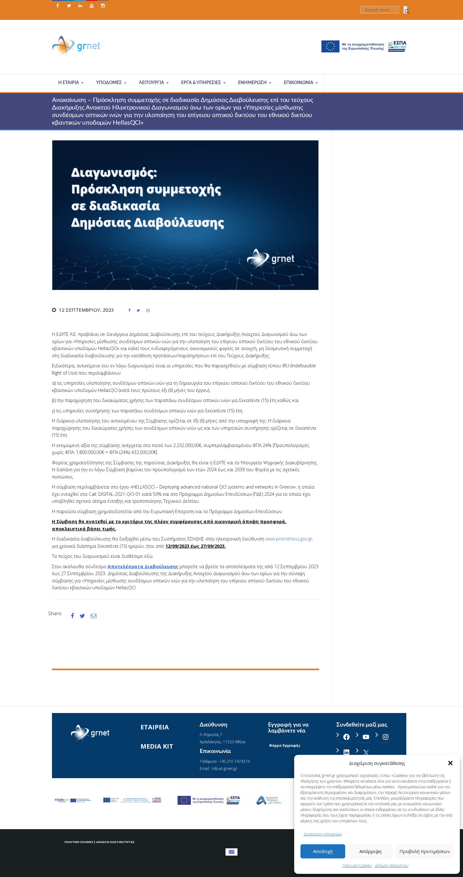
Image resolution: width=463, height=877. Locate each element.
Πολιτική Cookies (357, 865)
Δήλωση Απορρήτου (392, 865)
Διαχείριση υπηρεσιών (323, 834)
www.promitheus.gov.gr (289, 539)
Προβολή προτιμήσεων (424, 851)
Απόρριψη (370, 851)
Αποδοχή (323, 851)
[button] (450, 763)
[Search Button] (405, 9)
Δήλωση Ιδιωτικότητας (115, 842)
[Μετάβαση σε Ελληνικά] (231, 852)
